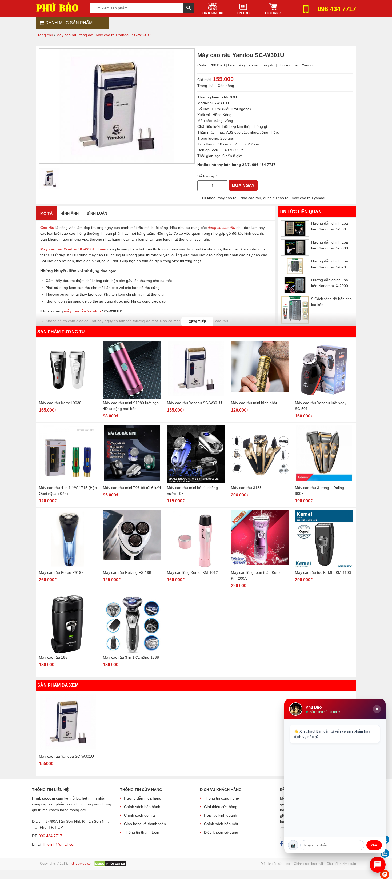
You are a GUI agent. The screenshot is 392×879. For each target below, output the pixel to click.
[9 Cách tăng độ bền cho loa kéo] (295, 310)
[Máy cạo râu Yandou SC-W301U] (196, 370)
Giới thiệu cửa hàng (220, 807)
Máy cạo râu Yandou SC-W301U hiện (73, 249)
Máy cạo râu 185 (53, 657)
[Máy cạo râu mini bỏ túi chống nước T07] (196, 454)
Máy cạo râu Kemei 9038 (60, 403)
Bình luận (97, 213)
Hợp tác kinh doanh (220, 815)
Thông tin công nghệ (221, 798)
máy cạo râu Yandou (82, 311)
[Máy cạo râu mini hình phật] (260, 370)
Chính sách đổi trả (139, 815)
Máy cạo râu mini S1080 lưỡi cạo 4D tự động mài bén (131, 406)
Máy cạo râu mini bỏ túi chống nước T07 (192, 491)
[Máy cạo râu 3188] (260, 454)
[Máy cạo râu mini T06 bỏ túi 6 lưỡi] (132, 454)
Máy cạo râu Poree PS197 (61, 572)
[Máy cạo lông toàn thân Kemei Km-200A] (260, 539)
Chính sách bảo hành (142, 807)
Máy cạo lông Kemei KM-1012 (192, 572)
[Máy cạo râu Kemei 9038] (68, 370)
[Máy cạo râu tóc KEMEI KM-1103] (324, 539)
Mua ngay (243, 185)
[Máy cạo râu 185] (68, 624)
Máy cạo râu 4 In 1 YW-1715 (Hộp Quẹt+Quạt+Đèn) (68, 491)
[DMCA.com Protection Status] (110, 863)
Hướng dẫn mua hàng (142, 798)
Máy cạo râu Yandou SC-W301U (194, 403)
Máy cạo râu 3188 (246, 488)
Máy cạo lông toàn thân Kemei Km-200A (256, 575)
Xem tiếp (197, 322)
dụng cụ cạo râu (221, 227)
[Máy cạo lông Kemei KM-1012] (196, 539)
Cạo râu (47, 227)
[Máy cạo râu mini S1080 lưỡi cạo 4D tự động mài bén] (132, 370)
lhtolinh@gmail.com (60, 844)
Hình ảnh (70, 213)
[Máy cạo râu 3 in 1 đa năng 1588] (132, 624)
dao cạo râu (251, 198)
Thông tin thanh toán (141, 832)
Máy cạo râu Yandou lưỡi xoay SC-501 (320, 406)
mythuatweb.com (81, 863)
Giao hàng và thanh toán (145, 824)
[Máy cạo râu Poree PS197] (68, 539)
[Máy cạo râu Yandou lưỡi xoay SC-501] (324, 370)
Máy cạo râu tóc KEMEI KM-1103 (323, 572)
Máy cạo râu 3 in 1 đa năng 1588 (131, 657)
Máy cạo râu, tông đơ (256, 65)
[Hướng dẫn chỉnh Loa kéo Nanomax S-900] (295, 228)
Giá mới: (204, 80)
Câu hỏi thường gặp (341, 864)
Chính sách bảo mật (221, 824)
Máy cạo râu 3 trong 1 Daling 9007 (319, 491)
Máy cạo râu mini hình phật (254, 403)
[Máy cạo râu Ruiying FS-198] (132, 539)
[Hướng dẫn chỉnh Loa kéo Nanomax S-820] (295, 266)
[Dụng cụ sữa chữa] (61, 6)
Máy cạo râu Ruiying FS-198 (127, 572)
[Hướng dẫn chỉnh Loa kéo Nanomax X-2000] (295, 285)
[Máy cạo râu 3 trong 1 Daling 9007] (324, 454)
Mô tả (46, 213)
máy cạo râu (228, 198)
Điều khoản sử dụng (221, 832)
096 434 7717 (263, 164)
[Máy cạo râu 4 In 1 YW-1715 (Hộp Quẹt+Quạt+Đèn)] (68, 454)
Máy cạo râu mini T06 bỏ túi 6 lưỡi (132, 488)
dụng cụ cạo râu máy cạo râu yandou (294, 198)
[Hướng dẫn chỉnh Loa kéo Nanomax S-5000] (295, 247)
